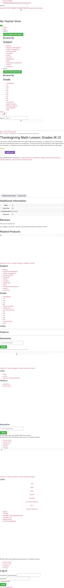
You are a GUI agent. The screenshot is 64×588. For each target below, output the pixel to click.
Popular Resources (32, 509)
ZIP (13, 214)
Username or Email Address (8, 575)
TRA (32, 483)
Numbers (19, 159)
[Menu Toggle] (1, 25)
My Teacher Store (10, 21)
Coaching (32, 498)
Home (1, 133)
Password (3, 578)
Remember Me (5, 581)
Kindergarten (12, 133)
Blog (32, 491)
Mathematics (37, 157)
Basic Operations (55, 157)
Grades (6, 133)
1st (20, 157)
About (32, 487)
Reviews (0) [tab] (22, 196)
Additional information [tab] (9, 196)
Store (32, 505)
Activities (47, 157)
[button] (32, 130)
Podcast (32, 494)
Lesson (14, 159)
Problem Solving (27, 159)
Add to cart (10, 152)
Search (2, 5)
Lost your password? (6, 587)
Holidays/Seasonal (5, 159)
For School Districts (32, 502)
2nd (23, 157)
